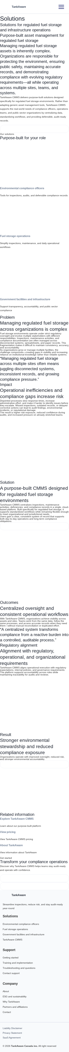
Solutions (10, 916)
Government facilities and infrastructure (25, 299)
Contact (7, 1012)
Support (9, 950)
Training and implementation (18, 962)
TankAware (19, 6)
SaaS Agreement (12, 1037)
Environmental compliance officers (22, 188)
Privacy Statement (12, 1033)
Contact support (11, 973)
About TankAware (11, 845)
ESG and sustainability (14, 996)
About (6, 991)
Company (10, 983)
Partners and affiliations (15, 1007)
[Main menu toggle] (61, 7)
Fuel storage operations (15, 236)
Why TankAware (11, 1001)
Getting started (10, 957)
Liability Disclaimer (12, 1028)
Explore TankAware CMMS (17, 818)
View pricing (8, 832)
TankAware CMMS (12, 939)
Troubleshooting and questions (19, 968)
